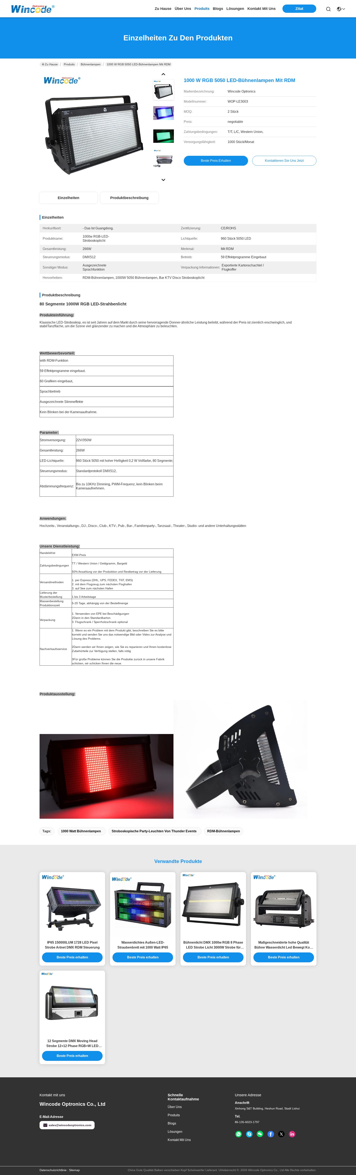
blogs (218, 9)
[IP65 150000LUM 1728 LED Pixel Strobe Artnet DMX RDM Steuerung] (72, 905)
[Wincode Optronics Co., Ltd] (33, 8)
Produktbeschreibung (129, 198)
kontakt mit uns (261, 9)
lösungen (235, 9)
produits (202, 9)
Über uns (183, 9)
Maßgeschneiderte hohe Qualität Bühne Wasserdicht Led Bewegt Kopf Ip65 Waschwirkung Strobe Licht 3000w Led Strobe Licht (283, 945)
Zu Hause (163, 9)
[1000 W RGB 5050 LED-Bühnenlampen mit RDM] (94, 126)
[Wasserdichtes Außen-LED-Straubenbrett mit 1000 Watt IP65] (143, 905)
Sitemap (74, 1170)
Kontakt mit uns (179, 1140)
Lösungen (175, 1131)
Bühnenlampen (91, 64)
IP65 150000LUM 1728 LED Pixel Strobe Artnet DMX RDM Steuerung (72, 945)
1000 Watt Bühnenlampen (81, 831)
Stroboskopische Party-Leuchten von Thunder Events (154, 831)
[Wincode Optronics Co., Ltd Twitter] (281, 1134)
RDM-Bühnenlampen (223, 831)
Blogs (172, 1123)
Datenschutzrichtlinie (53, 1170)
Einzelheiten (68, 198)
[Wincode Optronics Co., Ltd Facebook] (270, 1134)
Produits (69, 64)
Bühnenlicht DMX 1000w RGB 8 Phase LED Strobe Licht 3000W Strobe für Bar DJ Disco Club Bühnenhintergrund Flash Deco (213, 945)
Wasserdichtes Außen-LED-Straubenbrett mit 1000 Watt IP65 (142, 945)
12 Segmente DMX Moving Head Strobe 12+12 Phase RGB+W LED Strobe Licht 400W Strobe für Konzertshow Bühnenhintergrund (72, 1043)
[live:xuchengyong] (249, 1134)
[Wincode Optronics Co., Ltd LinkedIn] (292, 1134)
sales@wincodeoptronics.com (70, 1125)
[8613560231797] (238, 1134)
